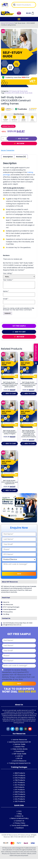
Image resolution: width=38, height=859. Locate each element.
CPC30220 (8, 93)
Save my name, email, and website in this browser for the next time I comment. (18, 309)
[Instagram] (26, 729)
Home (2, 23)
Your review (8, 280)
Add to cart (23, 138)
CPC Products (10, 23)
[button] (19, 19)
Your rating (8, 273)
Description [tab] (8, 157)
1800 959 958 (27, 692)
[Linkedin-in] (21, 729)
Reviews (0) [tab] (21, 157)
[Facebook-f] (8, 729)
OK (21, 93)
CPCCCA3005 (15, 93)
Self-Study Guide (22, 91)
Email (5, 299)
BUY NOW (20, 143)
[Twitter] (12, 729)
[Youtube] (30, 729)
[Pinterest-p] (17, 729)
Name (6, 291)
